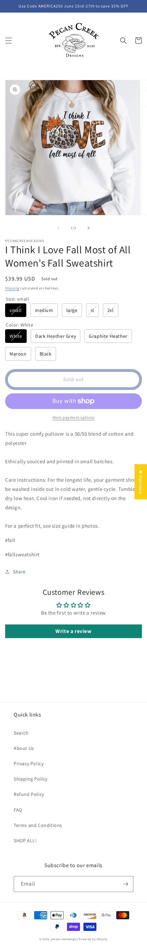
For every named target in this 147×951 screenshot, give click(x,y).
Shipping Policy (31, 779)
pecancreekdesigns (64, 939)
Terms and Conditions (38, 825)
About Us (24, 748)
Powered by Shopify (93, 939)
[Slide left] (58, 228)
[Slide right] (88, 228)
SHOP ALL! (25, 840)
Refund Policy (29, 794)
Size (17, 299)
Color (19, 325)
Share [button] (19, 572)
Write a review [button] (73, 631)
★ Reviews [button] (140, 482)
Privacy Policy (28, 763)
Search (21, 733)
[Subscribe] (125, 884)
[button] (8, 40)
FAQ (18, 810)
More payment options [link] (74, 417)
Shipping (12, 288)
